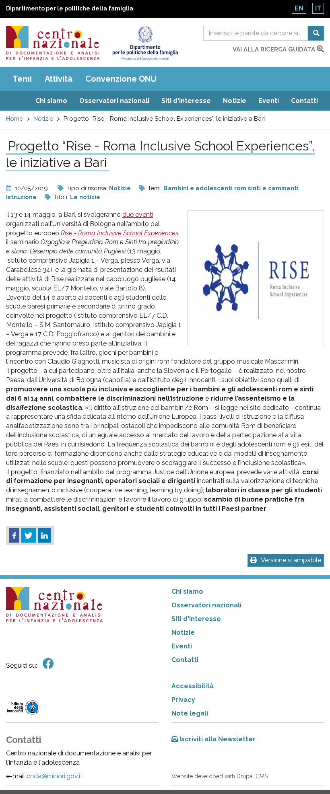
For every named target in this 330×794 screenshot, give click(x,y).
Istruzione (21, 197)
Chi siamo (51, 101)
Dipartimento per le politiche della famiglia (69, 8)
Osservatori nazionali (114, 101)
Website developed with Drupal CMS (219, 776)
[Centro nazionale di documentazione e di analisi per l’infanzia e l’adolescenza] (52, 43)
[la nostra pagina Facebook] (48, 664)
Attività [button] (58, 79)
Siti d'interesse (186, 101)
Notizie (234, 101)
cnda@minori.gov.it (54, 776)
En (299, 8)
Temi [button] (22, 79)
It (318, 8)
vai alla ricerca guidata (275, 49)
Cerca (316, 33)
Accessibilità (192, 686)
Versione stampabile (291, 560)
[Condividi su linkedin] (44, 535)
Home (14, 118)
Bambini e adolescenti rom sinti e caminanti (231, 188)
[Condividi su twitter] (28, 535)
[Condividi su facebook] (14, 535)
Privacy (183, 699)
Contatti (304, 101)
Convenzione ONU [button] (121, 79)
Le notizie (85, 197)
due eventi (137, 214)
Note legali (189, 713)
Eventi (268, 101)
